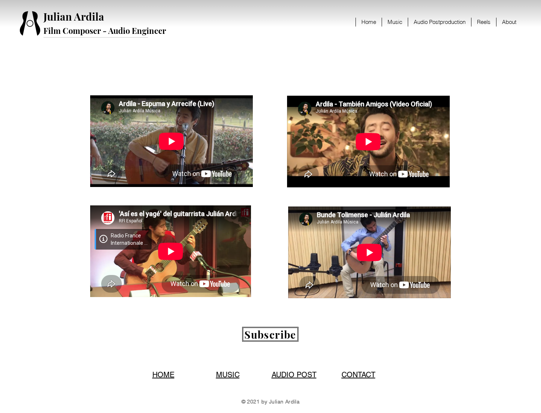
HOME (163, 374)
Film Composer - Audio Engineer (104, 30)
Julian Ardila (73, 16)
